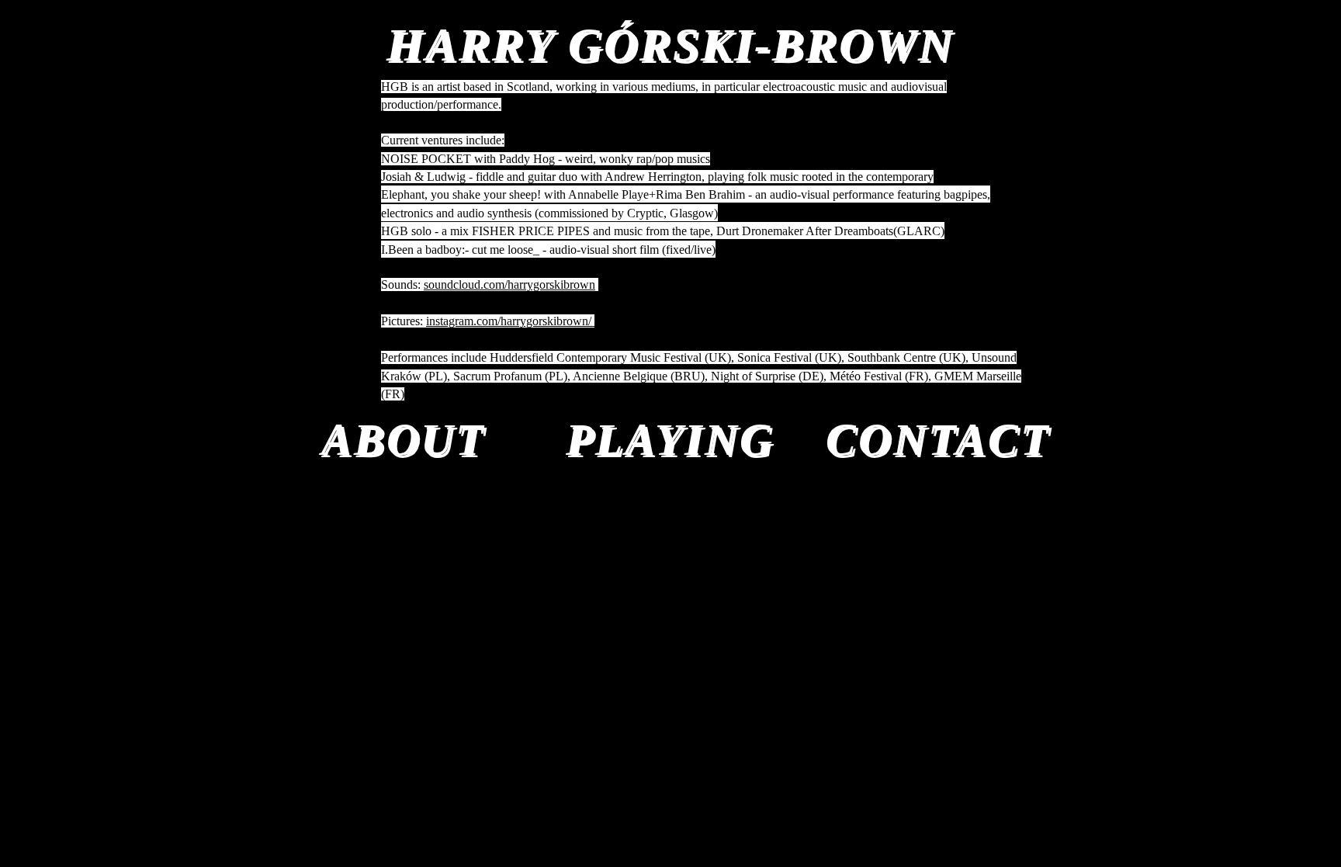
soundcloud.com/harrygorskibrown (509, 284)
